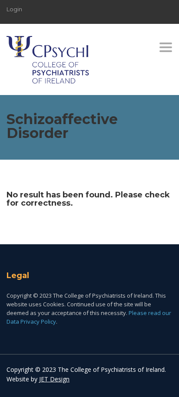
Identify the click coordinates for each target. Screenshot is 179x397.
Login (14, 9)
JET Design (54, 379)
